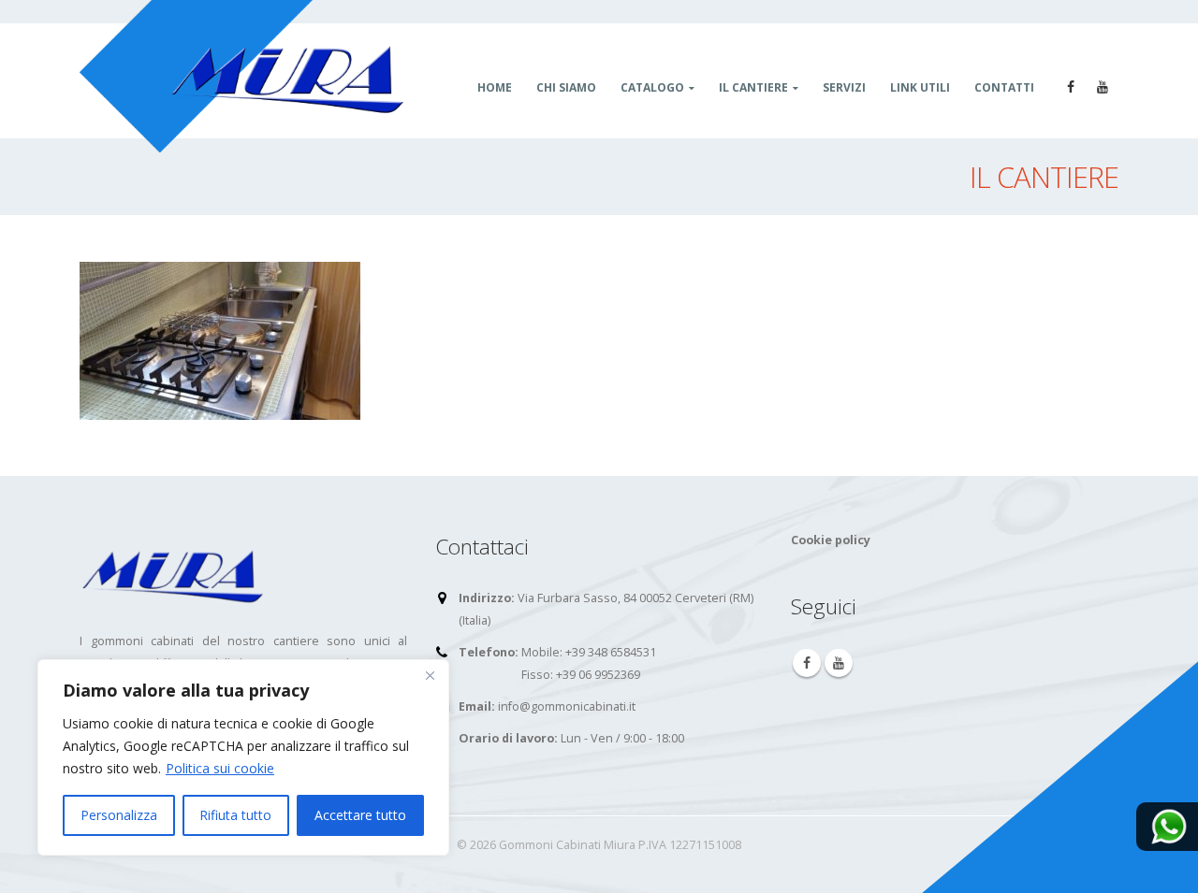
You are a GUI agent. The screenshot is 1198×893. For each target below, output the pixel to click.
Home (494, 87)
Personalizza (118, 815)
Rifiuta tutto (235, 815)
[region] (243, 757)
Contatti (1004, 87)
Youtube (839, 663)
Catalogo (652, 87)
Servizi (844, 87)
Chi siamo (566, 87)
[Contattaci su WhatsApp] (1169, 825)
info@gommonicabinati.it (567, 706)
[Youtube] (1102, 87)
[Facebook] (1071, 87)
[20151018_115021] (220, 339)
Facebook (807, 663)
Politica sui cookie (220, 768)
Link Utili (920, 87)
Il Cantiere (753, 87)
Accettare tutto (360, 815)
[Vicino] (429, 675)
